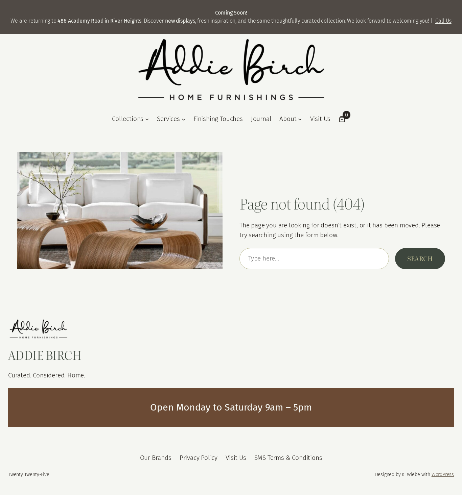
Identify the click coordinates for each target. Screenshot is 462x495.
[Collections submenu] (147, 119)
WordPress (443, 474)
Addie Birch (45, 355)
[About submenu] (300, 119)
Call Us (443, 21)
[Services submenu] (183, 119)
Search (420, 258)
